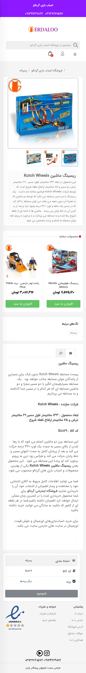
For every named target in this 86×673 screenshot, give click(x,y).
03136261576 (53, 13)
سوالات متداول (75, 633)
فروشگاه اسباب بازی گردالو (46, 71)
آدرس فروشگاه (75, 627)
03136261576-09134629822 (43, 660)
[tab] (70, 353)
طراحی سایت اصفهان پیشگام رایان (43, 668)
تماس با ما (77, 620)
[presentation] (7, 276)
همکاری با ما (76, 640)
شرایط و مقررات (47, 613)
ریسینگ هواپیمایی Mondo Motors (63, 285)
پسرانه (23, 71)
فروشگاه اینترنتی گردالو (42, 490)
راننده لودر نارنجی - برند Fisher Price (22, 285)
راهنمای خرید (49, 620)
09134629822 (33, 13)
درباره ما (79, 613)
